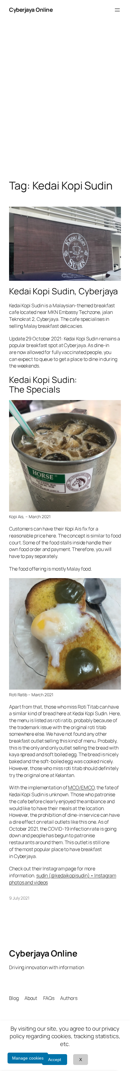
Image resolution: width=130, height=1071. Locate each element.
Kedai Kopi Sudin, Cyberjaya (63, 291)
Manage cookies (28, 1058)
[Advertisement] (65, 106)
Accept (54, 1059)
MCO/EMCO (81, 787)
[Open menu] (117, 10)
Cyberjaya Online (31, 10)
